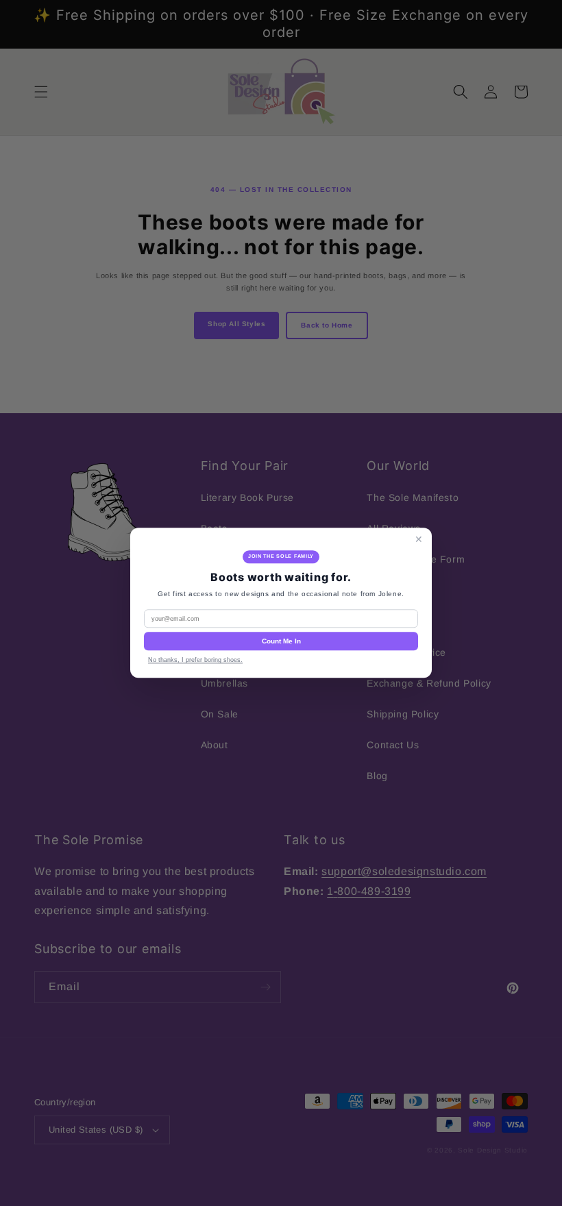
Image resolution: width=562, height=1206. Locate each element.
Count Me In (281, 641)
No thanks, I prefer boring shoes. (195, 660)
